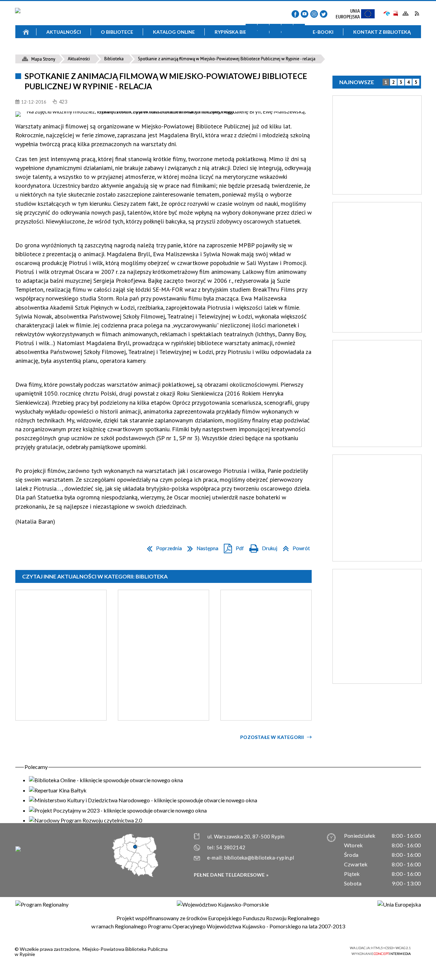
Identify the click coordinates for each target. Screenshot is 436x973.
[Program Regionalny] (41, 904)
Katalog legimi (71, 51)
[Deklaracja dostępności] (275, 29)
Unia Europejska (358, 14)
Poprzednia (162, 546)
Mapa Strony (406, 14)
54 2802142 (230, 847)
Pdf (232, 546)
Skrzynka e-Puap (386, 12)
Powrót (294, 546)
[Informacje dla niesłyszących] (287, 29)
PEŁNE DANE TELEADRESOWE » (231, 875)
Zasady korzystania (168, 51)
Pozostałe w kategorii (272, 737)
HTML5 (298, 950)
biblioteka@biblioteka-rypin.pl (259, 857)
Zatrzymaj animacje (251, 29)
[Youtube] (304, 14)
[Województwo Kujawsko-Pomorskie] (223, 904)
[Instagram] (314, 14)
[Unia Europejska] (399, 904)
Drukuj (261, 546)
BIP (395, 13)
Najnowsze (356, 82)
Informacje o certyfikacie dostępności (223, 951)
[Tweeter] (323, 14)
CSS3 (308, 950)
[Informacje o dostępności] (263, 29)
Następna (201, 546)
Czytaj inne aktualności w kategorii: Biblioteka (95, 576)
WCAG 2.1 (330, 950)
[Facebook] (295, 14)
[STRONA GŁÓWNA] (25, 31)
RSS (416, 13)
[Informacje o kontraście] (299, 29)
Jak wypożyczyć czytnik (265, 51)
